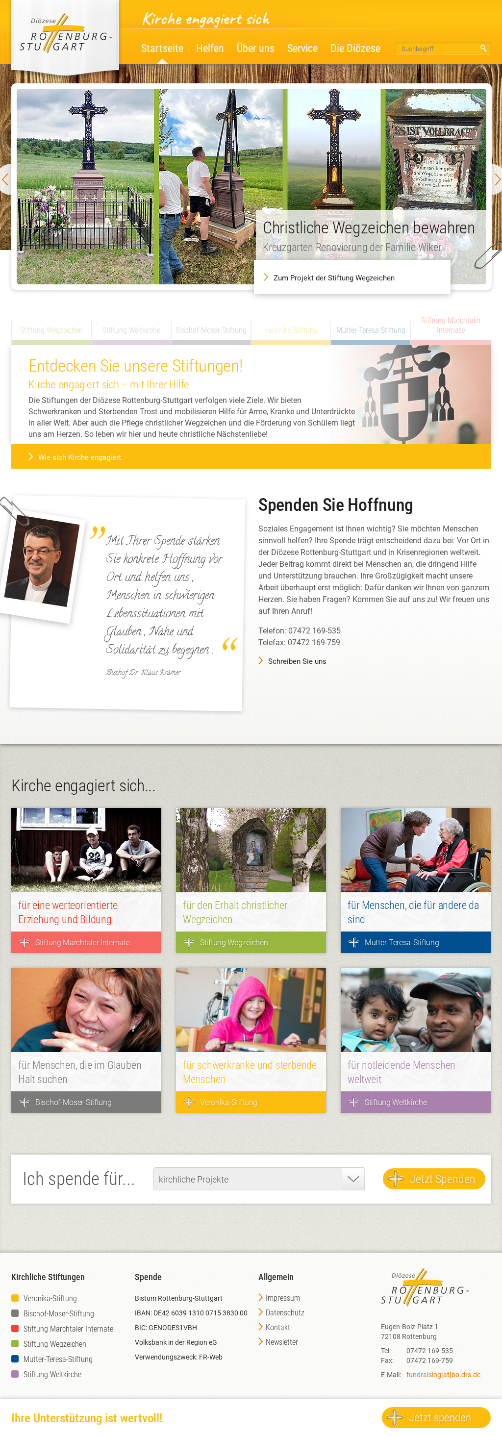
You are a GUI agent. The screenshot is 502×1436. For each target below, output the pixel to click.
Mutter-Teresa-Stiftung (58, 1359)
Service (302, 48)
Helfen (210, 48)
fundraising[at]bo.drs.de (443, 1375)
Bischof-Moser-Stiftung (59, 1313)
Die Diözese (355, 48)
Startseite (162, 48)
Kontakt (278, 1327)
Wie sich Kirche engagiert (79, 457)
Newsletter (282, 1342)
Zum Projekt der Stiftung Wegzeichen (334, 278)
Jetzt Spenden (443, 1179)
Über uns (256, 48)
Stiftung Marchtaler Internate (68, 1329)
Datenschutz (285, 1312)
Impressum (283, 1298)
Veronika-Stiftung (50, 1298)
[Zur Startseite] (65, 37)
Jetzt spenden (440, 1417)
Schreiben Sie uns (297, 661)
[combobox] (259, 1178)
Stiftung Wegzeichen (55, 1344)
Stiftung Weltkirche (52, 1374)
